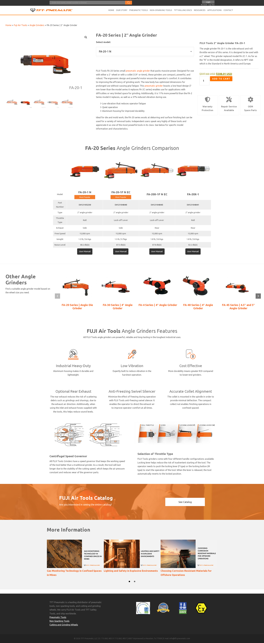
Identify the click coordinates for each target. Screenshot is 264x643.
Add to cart (221, 78)
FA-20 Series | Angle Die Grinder (77, 306)
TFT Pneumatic (55, 10)
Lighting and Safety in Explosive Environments (131, 570)
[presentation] (57, 296)
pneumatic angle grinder (138, 71)
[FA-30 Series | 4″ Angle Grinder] (117, 287)
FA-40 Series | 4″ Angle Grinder (198, 306)
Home (8, 25)
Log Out (211, 5)
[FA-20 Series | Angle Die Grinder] (77, 287)
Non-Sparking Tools (59, 621)
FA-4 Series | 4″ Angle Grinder (157, 304)
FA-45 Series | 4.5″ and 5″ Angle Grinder (238, 306)
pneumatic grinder (154, 86)
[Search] (128, 3)
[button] (85, 37)
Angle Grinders (37, 25)
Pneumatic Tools (58, 617)
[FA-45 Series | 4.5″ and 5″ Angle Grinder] (238, 287)
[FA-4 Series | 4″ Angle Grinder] (157, 287)
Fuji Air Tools (20, 25)
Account (204, 5)
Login (208, 2)
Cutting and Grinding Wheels (64, 624)
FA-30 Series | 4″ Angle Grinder (118, 306)
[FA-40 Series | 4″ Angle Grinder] (198, 287)
